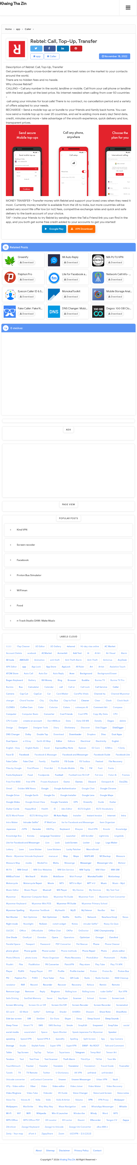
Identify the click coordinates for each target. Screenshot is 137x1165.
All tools (10, 660)
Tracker (30, 1066)
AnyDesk (122, 660)
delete (123, 720)
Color (41, 707)
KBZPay (50, 829)
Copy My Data (100, 714)
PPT (50, 971)
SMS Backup (55, 1025)
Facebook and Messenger (75, 754)
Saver (50, 998)
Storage (10, 1045)
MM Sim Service (65, 869)
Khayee (79, 829)
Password (45, 944)
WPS (115, 1113)
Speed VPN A (43, 1038)
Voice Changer (80, 1093)
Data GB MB (82, 720)
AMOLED (24, 660)
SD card (10, 1011)
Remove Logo (13, 991)
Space (44, 1032)
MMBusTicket (13, 876)
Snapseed (98, 1025)
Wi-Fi (8, 1113)
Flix (82, 768)
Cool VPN (83, 714)
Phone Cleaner (112, 944)
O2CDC (10, 930)
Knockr (106, 829)
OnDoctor (83, 930)
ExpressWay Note (64, 748)
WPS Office (12, 1120)
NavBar (101, 910)
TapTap (37, 1052)
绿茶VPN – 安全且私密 (80, 1133)
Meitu (56, 863)
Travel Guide (107, 1066)
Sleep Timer (12, 1025)
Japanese (11, 829)
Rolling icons (88, 991)
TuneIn (9, 1072)
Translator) (89, 1066)
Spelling (74, 1038)
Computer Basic (30, 714)
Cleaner (85, 700)
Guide (101, 802)
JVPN (24, 829)
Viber (33, 1086)
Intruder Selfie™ (31, 822)
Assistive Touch (117, 666)
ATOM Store (12, 673)
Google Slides (13, 802)
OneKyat (27, 937)
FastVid (55, 761)
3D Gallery (55, 646)
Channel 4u (99, 693)
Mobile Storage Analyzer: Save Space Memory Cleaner (119, 291)
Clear (97, 700)
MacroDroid (92, 849)
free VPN (30, 781)
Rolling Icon (71, 991)
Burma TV (100, 680)
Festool (99, 761)
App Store (51, 666)
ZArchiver (11, 1126)
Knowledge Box (14, 835)
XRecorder (95, 1120)
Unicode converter (15, 1079)
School (90, 998)
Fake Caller (11, 761)
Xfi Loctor (67, 1120)
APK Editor (11, 666)
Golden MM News (27, 788)
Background (86, 673)
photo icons (31, 957)
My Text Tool (112, 890)
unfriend (91, 1072)
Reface (90, 984)
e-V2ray (27, 741)
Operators (69, 937)
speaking (10, 1038)
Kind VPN (22, 529)
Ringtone (55, 991)
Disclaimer (64, 1150)
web (84, 1106)
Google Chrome (108, 788)
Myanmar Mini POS (41, 903)
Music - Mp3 (118, 883)
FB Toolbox (84, 761)
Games (79, 781)
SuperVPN (71, 1045)
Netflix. (78, 917)
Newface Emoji (109, 917)
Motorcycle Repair (32, 883)
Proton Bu (107, 971)
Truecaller (124, 1066)
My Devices (95, 890)
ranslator (10, 984)
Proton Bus (123, 971)
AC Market (110, 646)
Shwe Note (105, 1011)
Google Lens (88, 795)
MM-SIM (115, 869)
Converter (49, 714)
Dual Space (11, 741)
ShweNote (121, 1011)
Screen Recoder (80, 1005)
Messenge (69, 863)
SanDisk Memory (32, 998)
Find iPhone (33, 768)
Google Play (56, 228)
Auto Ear (43, 673)
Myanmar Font (86, 896)
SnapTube (113, 1025)
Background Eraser (107, 673)
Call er (71, 687)
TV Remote (31, 1072)
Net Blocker (12, 917)
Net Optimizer (50, 917)
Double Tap (42, 734)
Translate (58, 1066)
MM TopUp (84, 869)
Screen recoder (26, 544)
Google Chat (88, 788)
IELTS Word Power (15, 815)
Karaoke (36, 829)
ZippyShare (47, 1133)
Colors (66, 707)
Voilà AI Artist (63, 1099)
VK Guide (62, 1093)
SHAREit (76, 1011)
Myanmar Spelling (15, 910)
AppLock (66, 666)
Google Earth (31, 795)
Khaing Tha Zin (13, 3)
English (115, 741)
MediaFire (42, 863)
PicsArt (9, 964)
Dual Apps (117, 734)
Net (113, 910)
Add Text (77, 653)
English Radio (32, 748)
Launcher (71, 835)
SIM (29, 1018)
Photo (104, 951)
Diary (56, 727)
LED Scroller (87, 835)
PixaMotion (34, 964)
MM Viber (100, 869)
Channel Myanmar (120, 693)
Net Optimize (30, 917)
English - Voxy (13, 748)
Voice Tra (10, 1099)
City (42, 700)
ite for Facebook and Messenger (78, 822)
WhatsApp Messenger (102, 1106)
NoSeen (43, 923)
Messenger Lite (105, 863)
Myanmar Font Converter (112, 896)
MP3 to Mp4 (75, 883)
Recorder (47, 984)
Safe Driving (12, 998)
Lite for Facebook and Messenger (75, 274)
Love (21, 849)
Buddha (85, 680)
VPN (90, 1099)
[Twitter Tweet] (36, 48)
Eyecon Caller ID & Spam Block (31, 291)
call (61, 687)
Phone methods (69, 951)
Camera (10, 693)
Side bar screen (14, 1018)
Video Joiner (76, 1086)
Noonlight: (28, 923)
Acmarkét (62, 653)
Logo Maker (111, 842)
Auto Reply (58, 673)
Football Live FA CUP (79, 775)
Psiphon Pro (25, 274)
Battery (32, 680)
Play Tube (100, 964)
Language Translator (50, 835)
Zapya (126, 1120)
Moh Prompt (76, 876)
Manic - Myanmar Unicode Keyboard (24, 856)
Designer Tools (40, 727)
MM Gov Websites (42, 869)
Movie (51, 883)
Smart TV (28, 1025)
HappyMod (30, 808)
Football (59, 775)
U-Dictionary (62, 1072)
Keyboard (65, 829)
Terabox (10, 1059)
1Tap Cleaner (23, 646)
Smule (70, 1025)
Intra (123, 815)
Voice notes (123, 1093)
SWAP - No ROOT (90, 1045)
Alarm (124, 653)
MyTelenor (86, 910)
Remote (116, 984)
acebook (31, 653)
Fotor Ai (112, 775)
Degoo (110, 720)
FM (90, 768)
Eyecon (82, 748)
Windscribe (79, 1113)
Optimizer (85, 937)
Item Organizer (107, 822)
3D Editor (40, 646)
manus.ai (53, 856)
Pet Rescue (82, 944)
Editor (59, 741)
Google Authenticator (65, 788)
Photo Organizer (51, 957)
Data (68, 720)
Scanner (77, 998)
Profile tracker (77, 971)
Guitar (113, 802)
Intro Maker (12, 822)
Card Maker (62, 693)
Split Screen (89, 1038)
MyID (73, 910)
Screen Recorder (102, 1005)
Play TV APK (116, 964)
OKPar (69, 930)
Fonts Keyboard (14, 775)
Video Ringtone (13, 1093)
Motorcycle (12, 883)
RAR (23, 984)
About (39, 1150)
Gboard (92, 781)
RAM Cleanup (121, 978)
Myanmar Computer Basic (34, 896)
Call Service (101, 687)
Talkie (9, 1052)
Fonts (111, 768)
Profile (61, 971)
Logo (97, 842)
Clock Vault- (123, 700)
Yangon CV (111, 1120)
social (126, 1025)
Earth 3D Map (44, 741)
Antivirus (107, 660)
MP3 (61, 883)
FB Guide (69, 761)
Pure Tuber (48, 978)
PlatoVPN (69, 964)
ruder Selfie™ (106, 991)
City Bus (53, 700)
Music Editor (12, 890)
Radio (87, 978)
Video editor (58, 1086)
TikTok (99, 1059)
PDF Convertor (63, 944)
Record (33, 984)
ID (55, 808)
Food (20, 605)
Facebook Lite (123, 754)
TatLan (50, 1052)
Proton (93, 971)
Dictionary (70, 727)
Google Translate (59, 802)
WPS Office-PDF (31, 1120)
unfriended (107, 1072)
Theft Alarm (69, 1059)
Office (22, 930)
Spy (103, 1038)
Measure (120, 856)
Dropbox (91, 734)
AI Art (97, 653)
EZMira (108, 748)
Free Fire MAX (13, 781)
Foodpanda (43, 775)
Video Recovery (114, 1086)
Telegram (80, 1052)
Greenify (23, 257)
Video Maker (94, 1086)
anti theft (55, 660)
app (38, 56)
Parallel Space (13, 944)
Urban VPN (101, 1079)
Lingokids (119, 835)
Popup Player (36, 971)
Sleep (79, 1018)
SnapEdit (82, 1025)
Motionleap (114, 876)
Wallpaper (119, 1099)
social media (12, 1032)
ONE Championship (104, 930)
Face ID (10, 754)
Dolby (28, 734)
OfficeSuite (37, 930)
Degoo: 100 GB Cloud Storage (119, 308)
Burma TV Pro (117, 680)
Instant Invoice (94, 815)
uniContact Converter (42, 1079)
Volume (79, 1099)
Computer (11, 714)
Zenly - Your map (14, 1133)
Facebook (23, 560)
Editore (71, 741)
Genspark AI (107, 781)
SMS (41, 1025)
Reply (42, 991)
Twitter (46, 1072)
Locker (86, 842)
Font (100, 768)
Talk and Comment (114, 1045)
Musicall (47, 890)
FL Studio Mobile (66, 768)
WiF (19, 1113)
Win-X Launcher (60, 1113)
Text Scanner (51, 1059)
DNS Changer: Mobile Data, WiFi (75, 308)
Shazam (90, 1011)
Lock (57, 842)
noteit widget (59, 923)
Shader (63, 1011)
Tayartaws (64, 1052)
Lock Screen (71, 842)
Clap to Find (70, 700)
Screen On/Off (59, 1005)
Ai (88, 653)
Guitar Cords (12, 808)
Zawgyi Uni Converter (80, 1126)
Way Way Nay (46, 1106)
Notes (75, 923)
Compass (117, 707)
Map (65, 856)
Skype (68, 1018)
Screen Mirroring (14, 1005)
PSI (7, 978)
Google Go (49, 795)
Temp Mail (95, 1052)
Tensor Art (111, 1052)
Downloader (75, 734)
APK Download (84, 228)
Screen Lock (118, 998)
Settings (50, 1011)
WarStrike (28, 1106)
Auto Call (28, 673)
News (125, 917)
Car (49, 693)
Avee (71, 673)
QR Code (74, 978)
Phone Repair (88, 951)
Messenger (86, 863)
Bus (21, 687)
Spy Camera (116, 1038)
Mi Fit (9, 869)
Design (9, 727)
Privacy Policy (81, 1150)
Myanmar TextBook (39, 910)
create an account (32, 720)
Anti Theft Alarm (73, 660)
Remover (29, 991)
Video (44, 1086)
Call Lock (85, 687)
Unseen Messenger (81, 1079)
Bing (60, 680)
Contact (97, 1150)
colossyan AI (81, 707)
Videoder (47, 1093)
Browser (72, 680)
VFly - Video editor (15, 1086)
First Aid (48, 768)
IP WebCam (50, 822)
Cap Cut (24, 693)
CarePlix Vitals (81, 693)
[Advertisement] (68, 471)
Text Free (34, 1059)
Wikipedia (41, 1113)
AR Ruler (80, 666)
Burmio (9, 687)
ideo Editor (66, 808)
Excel (47, 748)
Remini (103, 984)
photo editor (118, 951)
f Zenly (121, 748)
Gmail (9, 788)
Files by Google (14, 768)
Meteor (122, 863)
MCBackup (105, 856)
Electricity (101, 741)
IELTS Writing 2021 (39, 815)
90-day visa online (89, 646)
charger (10, 700)
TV (19, 1072)
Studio (23, 1045)
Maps (76, 856)
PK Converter (52, 964)
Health (44, 808)
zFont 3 (32, 1133)
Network (91, 917)
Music (104, 883)
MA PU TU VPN (114, 257)
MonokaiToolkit (71, 291)
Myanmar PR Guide (66, 903)
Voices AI (25, 1099)
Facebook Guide (102, 754)
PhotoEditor (92, 957)
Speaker (112, 1032)
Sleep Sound (93, 1018)
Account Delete (14, 653)
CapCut (38, 693)
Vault (115, 1079)
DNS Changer (13, 734)
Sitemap (50, 1150)
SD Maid (24, 1011)
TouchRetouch (13, 1066)
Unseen (62, 1079)
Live (47, 842)
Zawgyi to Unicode (54, 1126)
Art (91, 666)
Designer (23, 727)
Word (105, 1113)
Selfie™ (37, 1011)
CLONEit (10, 707)
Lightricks (104, 835)
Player (9, 971)
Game (67, 781)
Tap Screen (23, 1052)
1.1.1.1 (8, 646)
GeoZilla (123, 781)
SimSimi (41, 1018)
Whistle (123, 1106)
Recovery (76, 984)
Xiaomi (81, 1120)
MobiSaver (58, 876)
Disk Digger (101, 727)
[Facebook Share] (50, 48)
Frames (126, 775)
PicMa (124, 957)
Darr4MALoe (53, 720)
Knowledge (121, 829)
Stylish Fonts (38, 1045)
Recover (62, 984)
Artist (101, 666)
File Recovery (115, 761)
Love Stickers (54, 849)
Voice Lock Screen (102, 1093)
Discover (85, 727)
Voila (37, 1099)
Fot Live (99, 775)
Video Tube (32, 1093)
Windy (93, 1113)
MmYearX (30, 876)
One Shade (11, 937)
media (29, 863)
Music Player (30, 890)
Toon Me (111, 1059)
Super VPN (55, 1045)
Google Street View (35, 802)
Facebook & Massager (46, 754)
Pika (21, 964)
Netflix (66, 917)
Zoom (61, 1133)
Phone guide (30, 951)
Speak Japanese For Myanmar (87, 1032)
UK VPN (78, 1072)
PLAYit (21, 971)
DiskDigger (118, 727)
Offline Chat (55, 930)
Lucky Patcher (73, 849)
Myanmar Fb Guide (63, 896)
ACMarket (47, 653)
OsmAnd (113, 937)
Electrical (85, 741)
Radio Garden (102, 978)
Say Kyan (63, 998)
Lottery (9, 849)
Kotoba (30, 835)
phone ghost (12, 951)
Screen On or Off (37, 1005)
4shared (71, 646)
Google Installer (68, 795)
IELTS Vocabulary (104, 808)
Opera (55, 937)
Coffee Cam (26, 707)
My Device (78, 890)
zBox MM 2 (102, 1126)
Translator (73, 1066)
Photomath (109, 957)
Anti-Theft (92, 660)
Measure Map (13, 863)
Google (45, 788)
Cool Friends (66, 714)
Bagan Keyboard (14, 680)
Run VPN (123, 991)
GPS (75, 802)
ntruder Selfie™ (90, 923)
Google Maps (106, 795)
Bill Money (47, 680)
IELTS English (84, 808)
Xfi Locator (51, 1120)
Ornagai (99, 937)
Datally (98, 720)
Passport (30, 944)
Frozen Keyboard (49, 781)
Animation (39, 660)
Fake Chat (28, 761)
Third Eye (85, 1059)
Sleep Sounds (112, 1018)
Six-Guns (54, 1018)
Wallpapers (11, 1106)
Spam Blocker (60, 1032)
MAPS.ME (89, 856)
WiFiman (22, 590)
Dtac (103, 734)
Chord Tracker (27, 700)
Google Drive (12, 795)
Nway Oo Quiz (111, 923)
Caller (53, 56)
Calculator (33, 687)
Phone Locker (48, 951)
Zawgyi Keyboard (30, 1126)
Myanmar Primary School (94, 903)
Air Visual (110, 653)
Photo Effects (13, 957)
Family (42, 761)
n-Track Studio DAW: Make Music (36, 620)
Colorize (53, 707)
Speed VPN (26, 1038)
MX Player (62, 890)
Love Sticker (35, 849)
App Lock (36, 666)
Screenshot (122, 1005)
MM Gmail (22, 869)
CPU (115, 714)
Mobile (44, 876)
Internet (111, 815)
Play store (85, 964)
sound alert (30, 1032)
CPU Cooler (12, 720)
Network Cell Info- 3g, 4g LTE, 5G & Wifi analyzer (119, 274)
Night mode (12, 923)
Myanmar (11, 896)
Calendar (49, 687)
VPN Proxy (103, 1099)
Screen (102, 998)
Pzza (62, 978)
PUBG (35, 978)
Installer (77, 815)
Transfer (43, 1066)
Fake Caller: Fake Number (31, 308)
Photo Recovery (73, 957)
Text (22, 1059)
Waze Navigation (67, 1106)
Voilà (48, 1099)
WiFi (28, 1113)
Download (28, 262)
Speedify (60, 1038)
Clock (108, 700)
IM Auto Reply (70, 257)
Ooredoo (41, 937)
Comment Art (100, 707)
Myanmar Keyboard (16, 903)
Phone (96, 944)
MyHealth (60, 910)
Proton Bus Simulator (29, 575)
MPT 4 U (91, 883)
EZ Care (96, 748)
